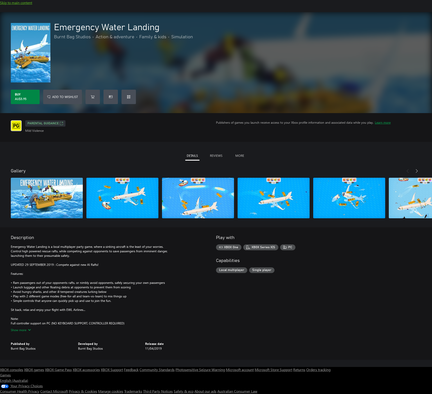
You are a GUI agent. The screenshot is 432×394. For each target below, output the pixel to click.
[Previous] (407, 171)
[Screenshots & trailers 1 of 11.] (47, 198)
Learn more (383, 122)
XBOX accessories (86, 369)
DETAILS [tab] (192, 155)
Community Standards (157, 369)
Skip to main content (16, 2)
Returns (299, 369)
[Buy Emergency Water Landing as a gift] (111, 97)
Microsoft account (240, 369)
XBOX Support (112, 369)
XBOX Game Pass (58, 369)
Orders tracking (318, 369)
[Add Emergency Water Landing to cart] (93, 97)
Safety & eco (184, 391)
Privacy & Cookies (83, 391)
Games (5, 375)
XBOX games (34, 369)
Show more (18, 330)
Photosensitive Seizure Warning (200, 369)
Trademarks (133, 391)
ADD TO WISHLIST (65, 97)
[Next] (416, 171)
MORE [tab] (239, 155)
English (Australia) (14, 380)
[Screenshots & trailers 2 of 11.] (122, 198)
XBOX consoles (11, 369)
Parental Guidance (43, 123)
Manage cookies (110, 391)
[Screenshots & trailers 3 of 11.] (198, 198)
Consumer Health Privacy (19, 391)
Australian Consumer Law (237, 391)
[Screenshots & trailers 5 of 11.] (349, 198)
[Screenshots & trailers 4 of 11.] (274, 198)
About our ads (205, 391)
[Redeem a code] (129, 97)
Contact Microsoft (54, 391)
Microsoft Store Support (273, 369)
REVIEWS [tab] (216, 155)
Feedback (131, 369)
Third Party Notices (158, 391)
